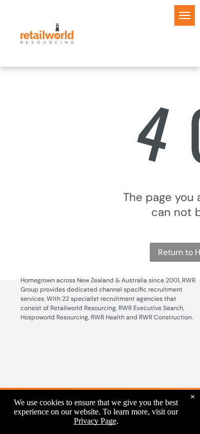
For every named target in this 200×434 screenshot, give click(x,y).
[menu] (184, 15)
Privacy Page (95, 421)
